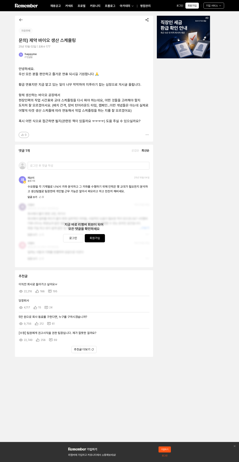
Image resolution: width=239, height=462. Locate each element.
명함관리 (145, 6)
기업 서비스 (212, 5)
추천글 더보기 (82, 349)
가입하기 (164, 449)
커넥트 (69, 6)
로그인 (179, 5)
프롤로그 (110, 6)
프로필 (82, 6)
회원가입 (192, 5)
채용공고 (55, 6)
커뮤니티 (95, 6)
